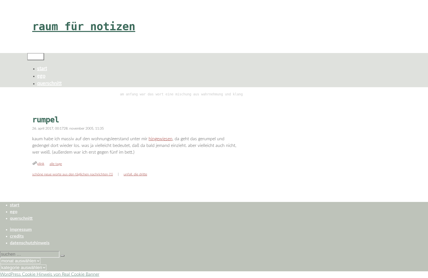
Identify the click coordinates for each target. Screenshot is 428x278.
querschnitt (49, 83)
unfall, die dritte (135, 174)
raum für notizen (83, 26)
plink (40, 164)
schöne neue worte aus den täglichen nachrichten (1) (72, 174)
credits (17, 236)
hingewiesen (160, 139)
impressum (21, 229)
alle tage (56, 164)
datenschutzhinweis (30, 243)
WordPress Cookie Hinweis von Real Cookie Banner (49, 274)
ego (41, 76)
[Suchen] (62, 255)
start (42, 68)
